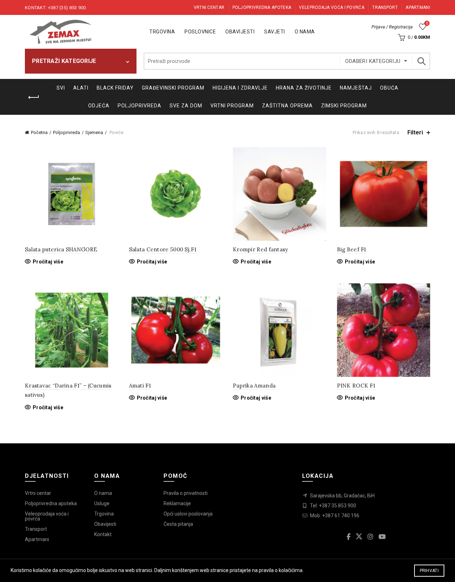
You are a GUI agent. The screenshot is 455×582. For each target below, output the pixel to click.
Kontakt (103, 534)
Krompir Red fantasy (260, 249)
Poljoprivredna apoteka (261, 7)
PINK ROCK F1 (356, 385)
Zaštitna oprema (287, 105)
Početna (39, 132)
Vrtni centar (209, 7)
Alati (81, 88)
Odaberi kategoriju (372, 61)
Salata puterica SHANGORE (61, 249)
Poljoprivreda (139, 105)
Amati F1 (140, 385)
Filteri (415, 132)
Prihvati (429, 570)
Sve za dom (186, 105)
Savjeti (274, 31)
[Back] (34, 97)
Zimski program (344, 105)
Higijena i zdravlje (240, 88)
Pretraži (421, 61)
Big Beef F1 (351, 249)
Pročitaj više (48, 262)
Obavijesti (240, 31)
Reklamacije (177, 503)
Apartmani (418, 7)
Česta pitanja (178, 524)
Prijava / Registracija (392, 27)
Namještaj (356, 88)
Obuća (389, 88)
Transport (385, 7)
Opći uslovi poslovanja (188, 514)
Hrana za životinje (304, 88)
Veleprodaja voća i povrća (331, 7)
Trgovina (162, 31)
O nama (305, 31)
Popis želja (427, 23)
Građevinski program (173, 88)
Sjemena (94, 132)
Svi (61, 88)
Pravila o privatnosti (186, 493)
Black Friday (115, 88)
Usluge (101, 503)
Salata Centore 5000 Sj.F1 (163, 249)
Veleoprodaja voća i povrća (47, 516)
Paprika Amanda (254, 385)
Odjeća (98, 105)
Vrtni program (232, 105)
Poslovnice (200, 31)
